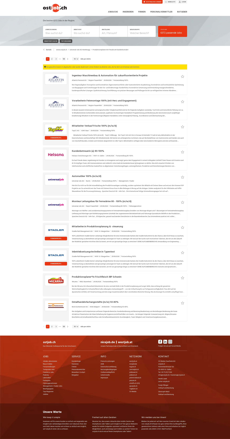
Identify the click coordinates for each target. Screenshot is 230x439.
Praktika (46, 375)
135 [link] (64, 59)
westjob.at (125, 342)
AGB (102, 364)
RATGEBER (182, 12)
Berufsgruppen (48, 388)
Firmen (74, 366)
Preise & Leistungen (108, 361)
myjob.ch (132, 366)
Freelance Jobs (48, 372)
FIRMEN (142, 12)
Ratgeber (75, 375)
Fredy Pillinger (163, 385)
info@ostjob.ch (163, 375)
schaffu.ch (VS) (134, 383)
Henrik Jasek (162, 378)
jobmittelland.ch (135, 377)
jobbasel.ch (133, 372)
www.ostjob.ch (61, 50)
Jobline (45, 394)
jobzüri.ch (132, 380)
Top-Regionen (48, 391)
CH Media (132, 391)
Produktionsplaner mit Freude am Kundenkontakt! (110, 50)
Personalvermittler (78, 369)
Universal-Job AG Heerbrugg (80, 50)
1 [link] (47, 59)
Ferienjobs (46, 380)
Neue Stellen (47, 364)
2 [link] (51, 59)
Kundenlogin (76, 361)
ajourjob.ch (133, 386)
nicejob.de (108, 342)
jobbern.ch (133, 375)
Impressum (104, 377)
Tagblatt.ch (133, 388)
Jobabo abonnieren (50, 361)
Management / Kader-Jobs (52, 386)
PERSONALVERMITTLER (161, 12)
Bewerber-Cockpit (78, 372)
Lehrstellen (47, 377)
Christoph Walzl (163, 391)
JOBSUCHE (113, 12)
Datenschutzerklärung (108, 366)
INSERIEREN (128, 12)
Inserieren (75, 364)
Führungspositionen (50, 383)
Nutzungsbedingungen (109, 369)
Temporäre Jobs (49, 369)
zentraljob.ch (134, 369)
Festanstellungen (49, 366)
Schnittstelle (105, 375)
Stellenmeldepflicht (108, 372)
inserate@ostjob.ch (178, 375)
